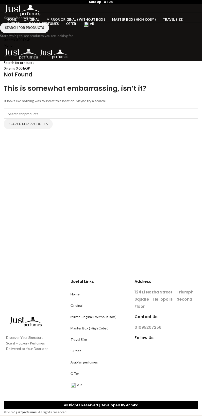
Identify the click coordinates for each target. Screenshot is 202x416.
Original (76, 305)
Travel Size (78, 339)
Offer (74, 373)
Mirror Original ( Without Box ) (93, 317)
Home (75, 294)
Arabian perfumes (84, 362)
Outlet (75, 351)
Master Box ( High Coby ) (89, 328)
